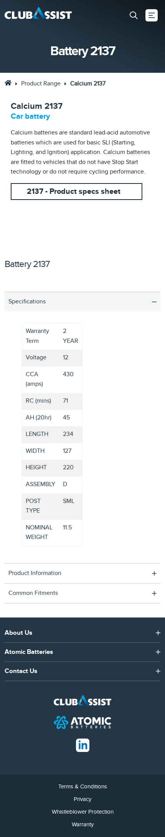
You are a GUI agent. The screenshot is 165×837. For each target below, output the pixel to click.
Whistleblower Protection (83, 811)
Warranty (83, 824)
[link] (8, 83)
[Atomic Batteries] (82, 722)
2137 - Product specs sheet (73, 191)
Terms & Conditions (82, 786)
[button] (133, 15)
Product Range (41, 83)
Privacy (82, 799)
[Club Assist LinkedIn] (82, 744)
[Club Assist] (38, 15)
